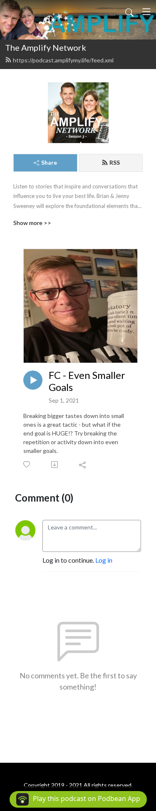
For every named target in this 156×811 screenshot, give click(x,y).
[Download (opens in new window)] (55, 464)
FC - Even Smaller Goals (87, 381)
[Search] (129, 11)
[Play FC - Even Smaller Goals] (32, 380)
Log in (103, 560)
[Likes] (27, 464)
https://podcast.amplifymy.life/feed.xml (63, 60)
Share (49, 162)
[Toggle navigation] (146, 12)
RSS (114, 162)
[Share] (83, 464)
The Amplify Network (45, 47)
